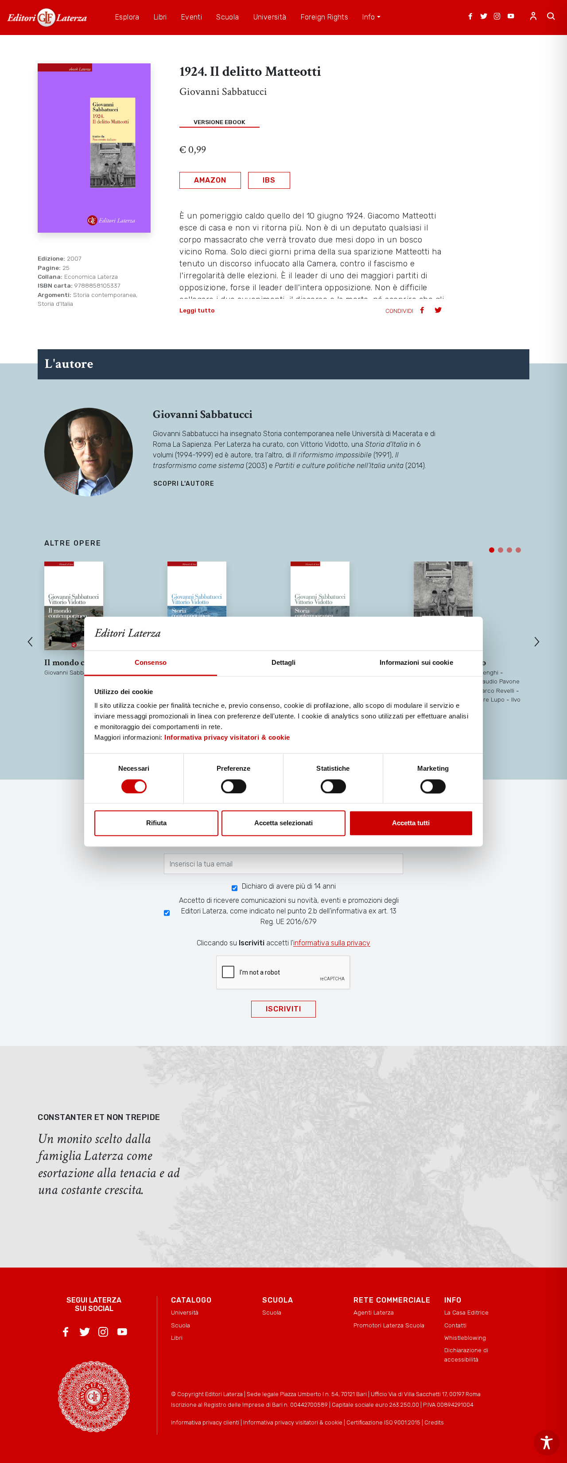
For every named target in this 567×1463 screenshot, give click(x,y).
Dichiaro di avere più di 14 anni (289, 886)
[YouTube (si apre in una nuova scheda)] (510, 17)
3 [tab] (509, 550)
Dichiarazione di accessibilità (466, 1354)
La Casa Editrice (466, 1312)
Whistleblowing (465, 1337)
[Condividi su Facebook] (423, 311)
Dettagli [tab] (284, 663)
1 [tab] (491, 550)
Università (184, 1312)
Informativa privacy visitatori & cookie (227, 737)
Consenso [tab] (151, 663)
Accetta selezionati (283, 823)
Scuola (180, 1325)
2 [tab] (500, 550)
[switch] (233, 786)
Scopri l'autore (183, 484)
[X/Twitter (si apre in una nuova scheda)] (483, 17)
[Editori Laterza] (47, 17)
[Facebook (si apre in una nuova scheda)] (470, 17)
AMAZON (210, 180)
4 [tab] (518, 550)
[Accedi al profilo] (533, 17)
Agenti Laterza (373, 1312)
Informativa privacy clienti (205, 1422)
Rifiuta (156, 823)
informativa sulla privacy (331, 943)
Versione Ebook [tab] (219, 121)
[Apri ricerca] (551, 17)
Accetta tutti (411, 823)
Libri (177, 1337)
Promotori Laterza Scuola (388, 1325)
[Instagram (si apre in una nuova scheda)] (497, 17)
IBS (269, 180)
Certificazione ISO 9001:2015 (383, 1422)
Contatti (455, 1325)
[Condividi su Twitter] (439, 311)
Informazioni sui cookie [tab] (416, 663)
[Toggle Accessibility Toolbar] (546, 1442)
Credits (434, 1422)
